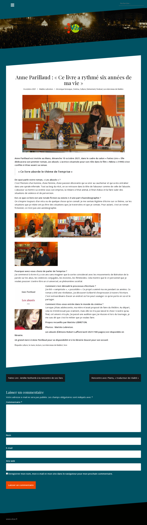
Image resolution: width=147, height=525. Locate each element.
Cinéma (76, 89)
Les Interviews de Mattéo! (52, 345)
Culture (83, 89)
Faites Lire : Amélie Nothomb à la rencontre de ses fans (35, 377)
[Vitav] (73, 28)
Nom (8, 435)
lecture (38, 345)
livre (65, 345)
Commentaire (14, 402)
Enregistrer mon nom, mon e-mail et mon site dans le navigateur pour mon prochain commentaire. (60, 473)
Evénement (91, 89)
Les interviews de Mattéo (113, 89)
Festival (99, 89)
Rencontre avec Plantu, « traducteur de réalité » (115, 377)
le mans (32, 345)
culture (25, 345)
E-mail (9, 447)
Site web (10, 460)
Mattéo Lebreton (46, 89)
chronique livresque (64, 89)
